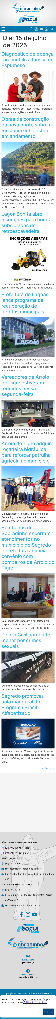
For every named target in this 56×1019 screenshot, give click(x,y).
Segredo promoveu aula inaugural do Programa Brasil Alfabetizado (23, 704)
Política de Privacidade (35, 1001)
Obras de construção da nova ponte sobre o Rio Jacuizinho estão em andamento (26, 127)
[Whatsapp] (47, 29)
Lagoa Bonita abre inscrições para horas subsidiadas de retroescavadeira (25, 222)
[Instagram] (36, 29)
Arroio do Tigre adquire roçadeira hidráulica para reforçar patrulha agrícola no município (27, 452)
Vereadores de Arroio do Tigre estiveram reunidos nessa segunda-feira (25, 385)
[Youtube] (41, 29)
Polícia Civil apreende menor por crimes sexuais (25, 640)
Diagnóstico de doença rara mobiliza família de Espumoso (27, 59)
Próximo (48, 768)
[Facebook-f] (31, 29)
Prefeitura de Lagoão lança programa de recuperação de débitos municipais (25, 303)
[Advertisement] (28, 803)
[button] (3, 29)
